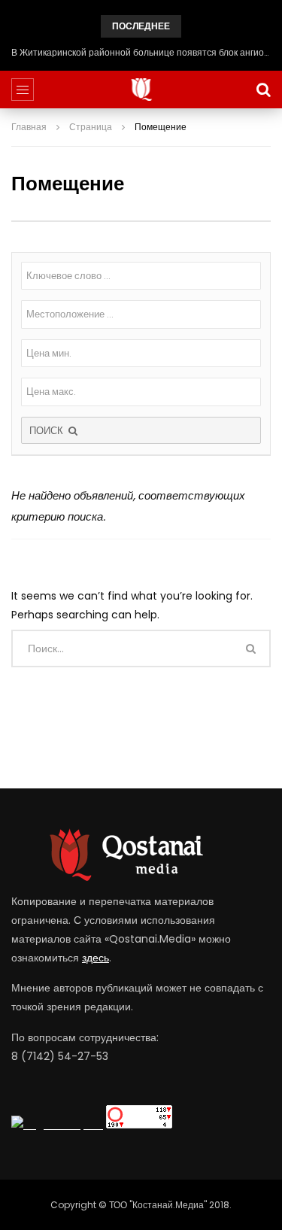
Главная (29, 126)
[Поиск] (263, 89)
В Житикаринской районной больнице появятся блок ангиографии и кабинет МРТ (141, 52)
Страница (90, 126)
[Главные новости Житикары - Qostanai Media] (141, 89)
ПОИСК (47, 430)
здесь (95, 957)
